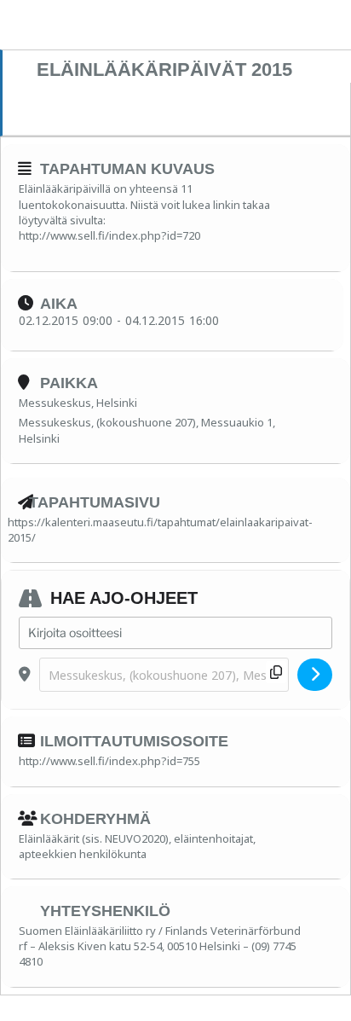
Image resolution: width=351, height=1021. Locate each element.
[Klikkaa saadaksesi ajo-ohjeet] (314, 674)
